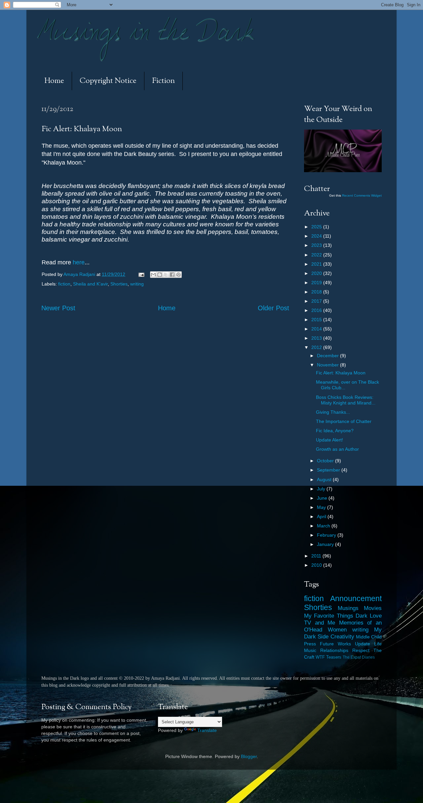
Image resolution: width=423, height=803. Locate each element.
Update (362, 643)
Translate (207, 730)
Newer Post (58, 308)
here (79, 262)
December (328, 355)
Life (378, 643)
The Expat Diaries (359, 657)
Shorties (119, 284)
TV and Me (319, 622)
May (322, 507)
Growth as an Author (337, 449)
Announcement (356, 598)
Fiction (163, 81)
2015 (317, 319)
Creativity (342, 636)
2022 (317, 254)
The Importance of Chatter (343, 421)
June (322, 498)
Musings (348, 608)
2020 (317, 273)
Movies (373, 608)
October (326, 460)
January (326, 544)
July (322, 488)
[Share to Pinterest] (178, 274)
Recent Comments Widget (362, 195)
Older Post (273, 308)
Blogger (249, 756)
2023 (317, 245)
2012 (317, 347)
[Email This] (153, 274)
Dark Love (369, 615)
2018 (317, 291)
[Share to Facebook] (172, 274)
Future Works (335, 643)
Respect (360, 650)
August (325, 479)
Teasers (333, 657)
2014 (317, 328)
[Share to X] (166, 274)
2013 (317, 338)
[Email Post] (141, 274)
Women (337, 629)
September (329, 470)
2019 (317, 282)
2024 (317, 236)
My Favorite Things (328, 615)
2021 (317, 264)
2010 (317, 565)
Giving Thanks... (333, 412)
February (327, 535)
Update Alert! (329, 439)
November (328, 364)
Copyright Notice (108, 81)
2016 (317, 310)
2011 (317, 555)
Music (310, 650)
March (324, 525)
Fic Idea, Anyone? (335, 430)
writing (137, 284)
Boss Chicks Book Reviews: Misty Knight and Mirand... (345, 400)
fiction (64, 284)
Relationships (334, 650)
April (322, 516)
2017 (317, 301)
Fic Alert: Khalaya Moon (340, 372)
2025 (317, 226)
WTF (320, 657)
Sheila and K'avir (90, 284)
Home (54, 81)
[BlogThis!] (159, 274)
